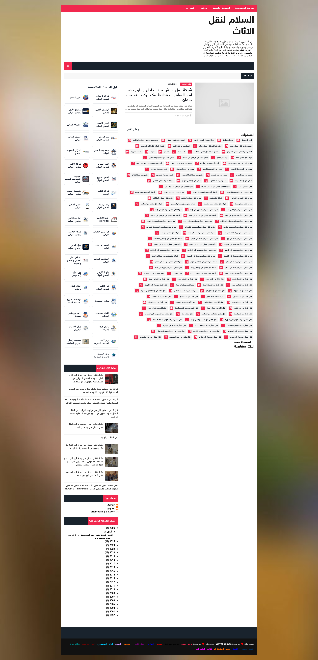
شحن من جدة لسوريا (244, 175)
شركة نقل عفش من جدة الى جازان (203, 262)
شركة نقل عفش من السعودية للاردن (237, 227)
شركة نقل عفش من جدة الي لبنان (168, 262)
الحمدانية (181, 152)
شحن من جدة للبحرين (164, 175)
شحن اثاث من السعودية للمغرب (161, 157)
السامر (166, 152)
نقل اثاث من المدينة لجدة (213, 285)
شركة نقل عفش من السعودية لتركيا (161, 221)
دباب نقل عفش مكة (244, 157)
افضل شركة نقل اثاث (181, 146)
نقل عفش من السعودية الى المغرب (159, 314)
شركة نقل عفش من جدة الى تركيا (239, 262)
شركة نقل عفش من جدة (169, 233)
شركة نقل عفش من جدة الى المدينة (201, 256)
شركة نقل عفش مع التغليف (151, 204)
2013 (112, 578)
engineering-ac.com (103, 512)
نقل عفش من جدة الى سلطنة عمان (171, 331)
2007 (112, 597)
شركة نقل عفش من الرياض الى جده (198, 221)
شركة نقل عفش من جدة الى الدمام (238, 250)
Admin (111, 505)
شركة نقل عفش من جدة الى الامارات (168, 238)
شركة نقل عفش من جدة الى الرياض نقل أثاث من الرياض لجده (84, 474)
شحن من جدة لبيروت (159, 169)
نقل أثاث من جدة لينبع (243, 308)
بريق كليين (138, 644)
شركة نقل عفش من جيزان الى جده (168, 267)
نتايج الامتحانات (222, 649)
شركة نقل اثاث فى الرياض (241, 198)
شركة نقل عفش (216, 198)
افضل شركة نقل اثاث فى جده (152, 146)
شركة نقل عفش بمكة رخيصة (215, 204)
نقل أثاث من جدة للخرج (189, 296)
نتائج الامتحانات (204, 649)
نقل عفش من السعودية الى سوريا (238, 319)
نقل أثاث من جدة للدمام (161, 296)
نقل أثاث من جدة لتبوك (242, 290)
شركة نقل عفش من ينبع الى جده (203, 273)
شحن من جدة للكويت (243, 180)
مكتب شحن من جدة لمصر (154, 273)
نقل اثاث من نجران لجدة (157, 308)
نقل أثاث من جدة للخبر (215, 296)
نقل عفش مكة (187, 314)
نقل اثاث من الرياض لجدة (159, 279)
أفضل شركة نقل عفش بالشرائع (239, 152)
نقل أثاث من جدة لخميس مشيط (152, 290)
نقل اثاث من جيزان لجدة (216, 308)
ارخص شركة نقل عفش (176, 140)
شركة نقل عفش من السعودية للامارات (200, 227)
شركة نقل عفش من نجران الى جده (238, 273)
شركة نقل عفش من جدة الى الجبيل (238, 244)
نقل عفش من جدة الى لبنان (210, 337)
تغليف (152, 152)
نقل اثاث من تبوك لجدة (185, 285)
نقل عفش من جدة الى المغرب (240, 331)
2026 (112, 528)
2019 (112, 556)
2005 (112, 604)
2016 (112, 567)
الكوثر (235, 649)
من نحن (203, 8)
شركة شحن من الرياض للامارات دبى (178, 186)
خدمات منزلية (136, 152)
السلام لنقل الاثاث (231, 26)
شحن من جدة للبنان (140, 175)
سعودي (111, 508)
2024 (112, 545)
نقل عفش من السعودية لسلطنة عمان (167, 319)
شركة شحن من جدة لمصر (145, 192)
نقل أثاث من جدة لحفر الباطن (185, 290)
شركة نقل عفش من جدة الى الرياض (201, 250)
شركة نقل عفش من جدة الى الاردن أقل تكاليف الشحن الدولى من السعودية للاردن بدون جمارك (85, 378)
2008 (112, 593)
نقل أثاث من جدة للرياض (242, 302)
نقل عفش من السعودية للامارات (239, 325)
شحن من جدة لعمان (219, 175)
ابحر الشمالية (228, 140)
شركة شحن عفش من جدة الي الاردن (215, 186)
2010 (112, 589)
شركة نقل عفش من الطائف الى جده (237, 233)
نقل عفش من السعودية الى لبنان (203, 319)
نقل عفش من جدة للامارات (150, 337)
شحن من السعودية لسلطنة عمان (149, 163)
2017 (112, 564)
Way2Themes (224, 644)
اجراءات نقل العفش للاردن (204, 140)
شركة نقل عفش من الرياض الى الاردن (165, 215)
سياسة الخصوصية (244, 8)
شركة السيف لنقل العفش (163, 180)
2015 (112, 571)
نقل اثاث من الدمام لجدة (187, 279)
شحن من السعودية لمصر (212, 169)
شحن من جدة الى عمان (185, 169)
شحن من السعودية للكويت (241, 169)
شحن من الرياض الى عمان (181, 163)
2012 (112, 582)
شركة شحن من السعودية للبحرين (239, 192)
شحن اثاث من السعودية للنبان (240, 163)
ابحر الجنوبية (247, 140)
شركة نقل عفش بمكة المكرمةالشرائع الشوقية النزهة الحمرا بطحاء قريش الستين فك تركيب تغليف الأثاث (91, 401)
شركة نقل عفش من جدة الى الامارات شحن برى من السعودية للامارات (84, 446)
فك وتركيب (186, 84)
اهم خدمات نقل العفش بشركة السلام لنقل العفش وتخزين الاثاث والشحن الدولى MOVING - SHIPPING (91, 487)
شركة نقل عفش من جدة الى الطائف (164, 250)
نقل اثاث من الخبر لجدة (215, 279)
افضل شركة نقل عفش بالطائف (206, 152)
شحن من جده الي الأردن (191, 180)
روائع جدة (75, 644)
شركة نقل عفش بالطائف (163, 198)
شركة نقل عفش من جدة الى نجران (238, 267)
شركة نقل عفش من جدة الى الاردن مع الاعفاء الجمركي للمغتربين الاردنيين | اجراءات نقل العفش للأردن (83, 462)
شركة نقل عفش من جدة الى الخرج (167, 244)
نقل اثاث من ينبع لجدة (243, 314)
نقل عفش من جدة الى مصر (179, 337)
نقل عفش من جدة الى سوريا (241, 337)
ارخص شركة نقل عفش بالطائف (145, 140)
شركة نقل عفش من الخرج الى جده (238, 215)
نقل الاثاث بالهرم (109, 437)
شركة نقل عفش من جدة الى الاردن (204, 238)
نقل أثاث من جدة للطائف (213, 302)
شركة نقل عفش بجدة (243, 204)
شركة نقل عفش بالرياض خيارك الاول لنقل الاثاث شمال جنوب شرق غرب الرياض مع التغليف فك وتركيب (93, 414)
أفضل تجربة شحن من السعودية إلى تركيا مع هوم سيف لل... (90, 537)
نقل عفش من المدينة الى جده (206, 325)
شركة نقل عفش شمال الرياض (183, 204)
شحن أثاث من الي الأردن (209, 163)
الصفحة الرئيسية (221, 8)
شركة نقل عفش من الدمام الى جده (202, 215)
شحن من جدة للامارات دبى (192, 175)
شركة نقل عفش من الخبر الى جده (168, 209)
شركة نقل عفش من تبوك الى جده (201, 233)
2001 (112, 612)
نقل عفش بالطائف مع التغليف (213, 314)
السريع (159, 644)
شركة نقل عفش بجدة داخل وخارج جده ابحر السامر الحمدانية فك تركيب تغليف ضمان (159, 95)
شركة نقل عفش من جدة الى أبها (239, 238)
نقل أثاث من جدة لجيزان (215, 290)
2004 (112, 608)
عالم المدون (186, 644)
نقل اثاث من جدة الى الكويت (155, 285)
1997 (112, 615)
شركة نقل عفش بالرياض (191, 198)
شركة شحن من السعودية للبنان (205, 192)
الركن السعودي (105, 644)
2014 (112, 575)
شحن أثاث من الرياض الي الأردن (195, 157)
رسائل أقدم (133, 129)
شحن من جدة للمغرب (217, 180)
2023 (112, 549)
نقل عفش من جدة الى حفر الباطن (206, 331)
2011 (112, 586)
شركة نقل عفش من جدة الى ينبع (203, 267)
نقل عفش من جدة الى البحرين (174, 325)
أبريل (109, 532)
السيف (127, 644)
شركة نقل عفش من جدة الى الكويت (238, 256)
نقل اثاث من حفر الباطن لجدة (186, 308)
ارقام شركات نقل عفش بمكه (210, 146)
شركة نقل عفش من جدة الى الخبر (202, 244)
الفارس (150, 644)
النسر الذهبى (247, 649)
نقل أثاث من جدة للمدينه (185, 302)
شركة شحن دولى (245, 186)
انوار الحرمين (88, 644)
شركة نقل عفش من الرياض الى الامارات (236, 221)
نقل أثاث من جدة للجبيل (242, 296)
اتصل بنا (190, 8)
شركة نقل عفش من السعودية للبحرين (161, 227)
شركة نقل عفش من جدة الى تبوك (165, 256)
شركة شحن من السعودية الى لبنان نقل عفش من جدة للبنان (85, 426)
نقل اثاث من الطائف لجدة (242, 285)
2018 (112, 560)
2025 (112, 541)
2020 (112, 552)
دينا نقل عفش (221, 157)
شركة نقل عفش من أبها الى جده (239, 209)
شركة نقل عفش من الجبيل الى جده (204, 209)
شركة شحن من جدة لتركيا (174, 192)
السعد (118, 644)
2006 (112, 600)
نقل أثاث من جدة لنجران (157, 302)
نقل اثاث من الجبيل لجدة (242, 279)
